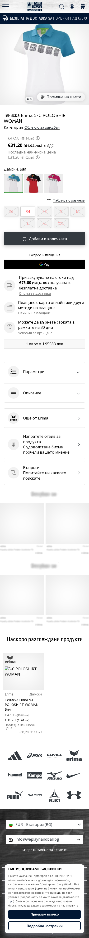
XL (44, 223)
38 (44, 211)
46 (11, 211)
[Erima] (74, 756)
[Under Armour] (74, 795)
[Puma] (15, 795)
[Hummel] (15, 775)
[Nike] (74, 775)
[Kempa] (34, 775)
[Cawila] (54, 756)
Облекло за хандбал (42, 127)
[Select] (54, 795)
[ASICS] (34, 756)
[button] (44, 371)
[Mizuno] (54, 775)
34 (28, 211)
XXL (61, 223)
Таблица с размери (69, 200)
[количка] (83, 7)
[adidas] (15, 756)
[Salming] (34, 795)
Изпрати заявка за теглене (44, 850)
